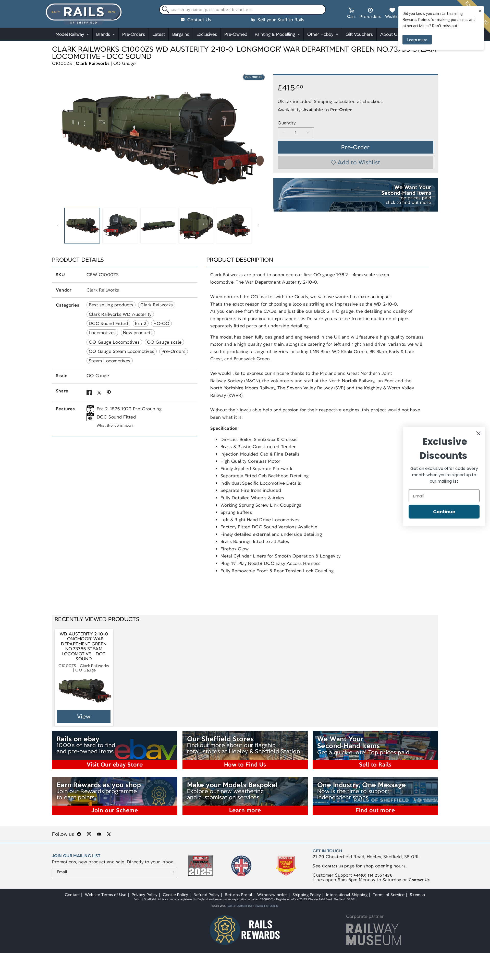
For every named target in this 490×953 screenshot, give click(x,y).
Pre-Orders (174, 351)
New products (138, 333)
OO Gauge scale (164, 342)
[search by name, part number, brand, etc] (164, 10)
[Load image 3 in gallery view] (158, 225)
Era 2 (140, 323)
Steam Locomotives (109, 361)
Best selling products (111, 305)
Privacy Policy (145, 894)
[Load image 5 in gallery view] (234, 225)
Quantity (287, 123)
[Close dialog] (478, 433)
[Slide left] (57, 225)
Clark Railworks (92, 63)
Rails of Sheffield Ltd (239, 906)
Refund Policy (206, 894)
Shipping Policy (306, 894)
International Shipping (347, 894)
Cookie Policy (175, 894)
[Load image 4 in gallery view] (196, 225)
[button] (351, 13)
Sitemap (417, 894)
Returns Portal (238, 894)
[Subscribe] (172, 872)
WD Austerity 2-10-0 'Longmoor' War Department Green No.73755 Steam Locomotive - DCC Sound (84, 646)
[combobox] (242, 10)
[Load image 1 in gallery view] (82, 225)
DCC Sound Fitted (108, 323)
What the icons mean (115, 425)
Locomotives (102, 333)
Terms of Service (389, 894)
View (84, 716)
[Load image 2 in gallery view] (120, 225)
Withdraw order (272, 894)
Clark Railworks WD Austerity (120, 314)
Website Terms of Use (106, 894)
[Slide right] (258, 225)
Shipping (323, 101)
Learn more (417, 39)
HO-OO (161, 323)
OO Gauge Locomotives (114, 342)
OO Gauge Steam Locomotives (121, 351)
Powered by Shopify (267, 906)
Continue (444, 511)
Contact (72, 894)
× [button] (480, 10)
